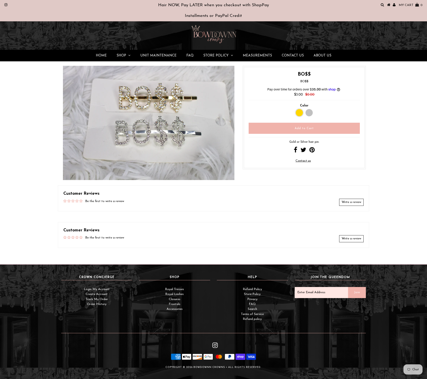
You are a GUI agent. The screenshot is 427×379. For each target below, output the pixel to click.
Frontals (174, 304)
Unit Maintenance (158, 55)
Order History (97, 304)
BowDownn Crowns (209, 367)
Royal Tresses (174, 289)
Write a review (351, 202)
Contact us (303, 160)
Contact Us (293, 55)
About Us (322, 55)
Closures (174, 299)
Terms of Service (252, 314)
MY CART (411, 5)
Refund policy (252, 319)
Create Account (97, 294)
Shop (121, 55)
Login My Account (97, 289)
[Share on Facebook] (295, 151)
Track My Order (96, 299)
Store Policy (216, 55)
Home (101, 55)
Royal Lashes (174, 294)
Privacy (252, 299)
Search (252, 309)
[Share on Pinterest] (312, 151)
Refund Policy (252, 289)
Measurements (257, 55)
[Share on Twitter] (303, 151)
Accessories (175, 309)
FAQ (189, 55)
